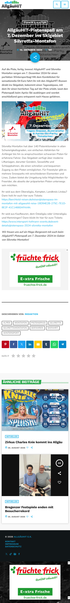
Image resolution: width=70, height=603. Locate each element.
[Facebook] (19, 554)
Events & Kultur (35, 22)
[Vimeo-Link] (12, 4)
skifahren (37, 328)
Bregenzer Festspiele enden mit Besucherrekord (29, 509)
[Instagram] (15, 554)
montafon (21, 323)
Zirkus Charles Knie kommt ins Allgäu (34, 442)
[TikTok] (10, 554)
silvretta (55, 323)
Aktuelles (12, 436)
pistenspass (38, 323)
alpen (6, 323)
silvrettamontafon (15, 328)
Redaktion (31, 314)
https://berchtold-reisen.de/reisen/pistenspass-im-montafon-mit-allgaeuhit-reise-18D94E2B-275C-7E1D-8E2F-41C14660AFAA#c (34, 203)
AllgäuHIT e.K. (23, 537)
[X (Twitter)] (6, 554)
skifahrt (53, 328)
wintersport (11, 333)
